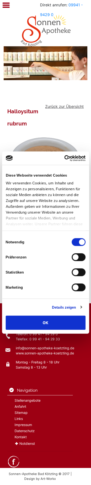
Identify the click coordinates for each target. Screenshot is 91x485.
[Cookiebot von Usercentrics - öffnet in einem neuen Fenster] (64, 158)
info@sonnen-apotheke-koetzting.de (45, 348)
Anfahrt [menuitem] (20, 406)
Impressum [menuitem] (23, 425)
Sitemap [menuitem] (21, 412)
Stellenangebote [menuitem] (28, 400)
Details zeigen (64, 307)
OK (45, 323)
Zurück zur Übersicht (64, 106)
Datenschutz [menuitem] (25, 431)
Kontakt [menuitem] (21, 437)
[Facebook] (13, 461)
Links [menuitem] (19, 419)
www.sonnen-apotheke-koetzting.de (45, 353)
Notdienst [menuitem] (27, 443)
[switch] (78, 257)
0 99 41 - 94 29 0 (43, 334)
